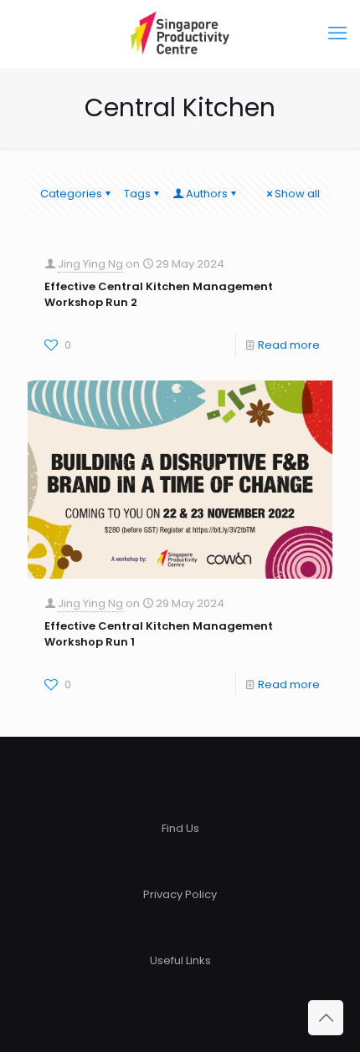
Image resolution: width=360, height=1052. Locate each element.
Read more (289, 345)
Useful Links (180, 960)
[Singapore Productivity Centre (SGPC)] (180, 33)
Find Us (180, 828)
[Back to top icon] (325, 1017)
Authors (207, 194)
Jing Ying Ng (90, 264)
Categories (71, 194)
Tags (137, 194)
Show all (297, 194)
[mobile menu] (337, 33)
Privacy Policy (180, 894)
